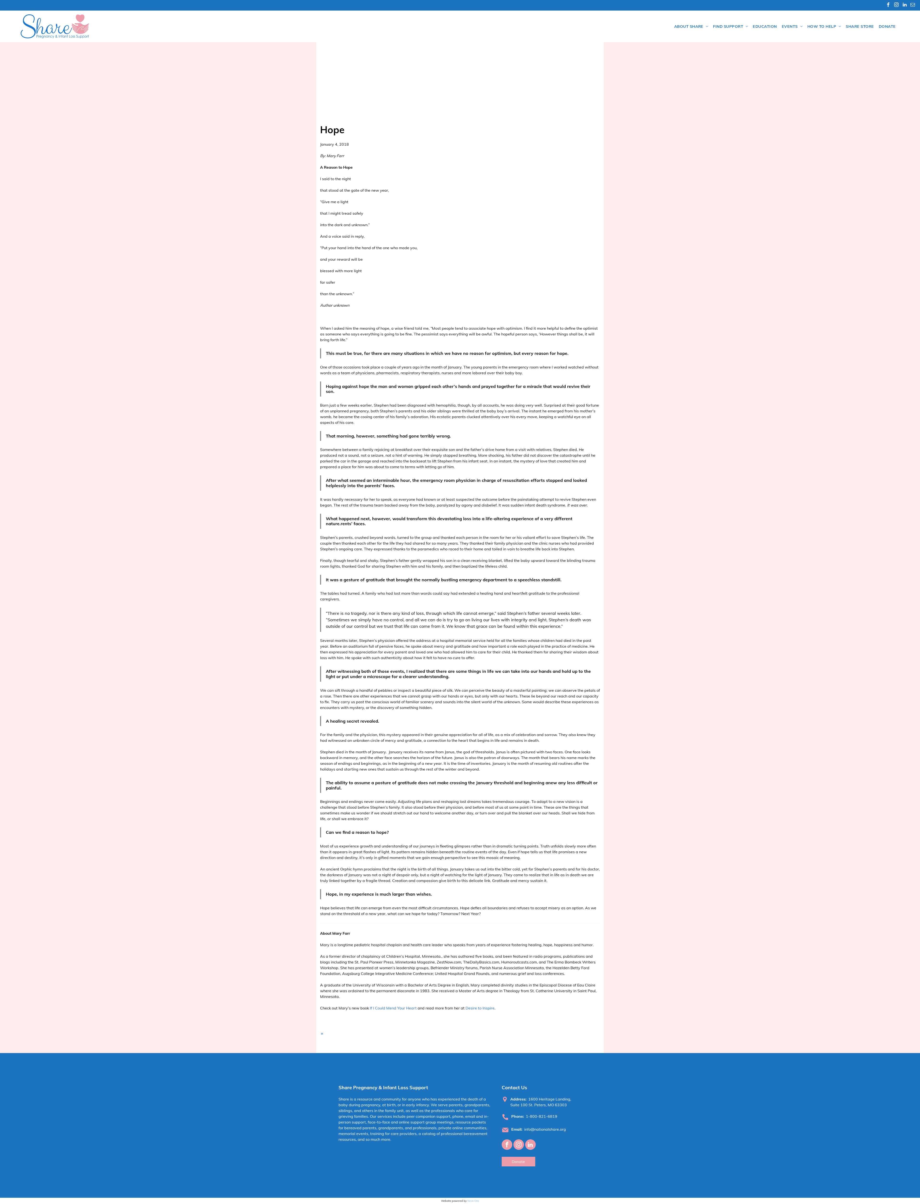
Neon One (473, 1201)
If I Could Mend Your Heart (393, 1008)
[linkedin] (904, 5)
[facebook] (888, 5)
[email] (912, 5)
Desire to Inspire (480, 1008)
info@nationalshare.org (545, 1129)
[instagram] (896, 5)
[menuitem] (691, 26)
